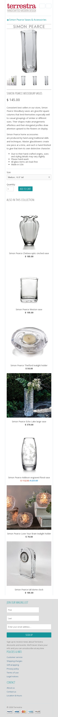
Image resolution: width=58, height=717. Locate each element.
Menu (42, 6)
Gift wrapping (13, 665)
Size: (9, 172)
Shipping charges (14, 661)
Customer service (14, 657)
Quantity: (11, 184)
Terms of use (13, 672)
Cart (48, 6)
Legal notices (12, 676)
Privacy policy (13, 668)
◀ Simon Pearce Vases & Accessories (26, 19)
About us (11, 687)
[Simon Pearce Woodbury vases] (29, 51)
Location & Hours (14, 695)
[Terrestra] (21, 8)
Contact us (11, 691)
